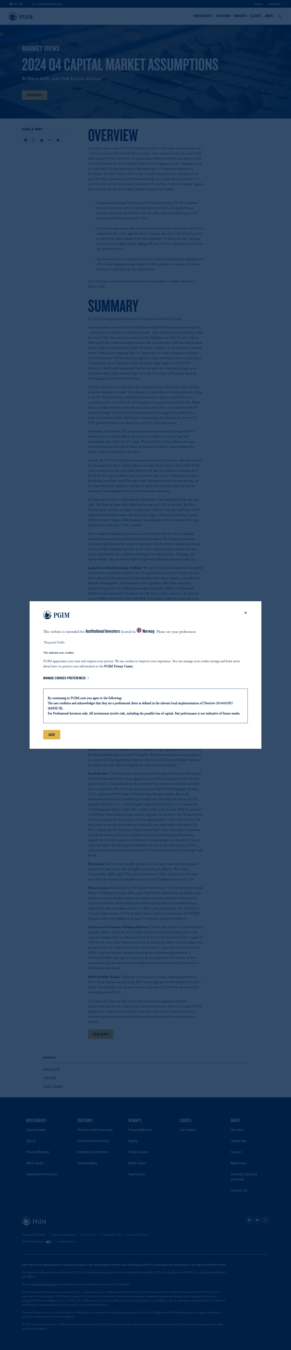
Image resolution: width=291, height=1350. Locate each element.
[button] (245, 616)
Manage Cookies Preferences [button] (64, 678)
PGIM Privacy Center (118, 666)
